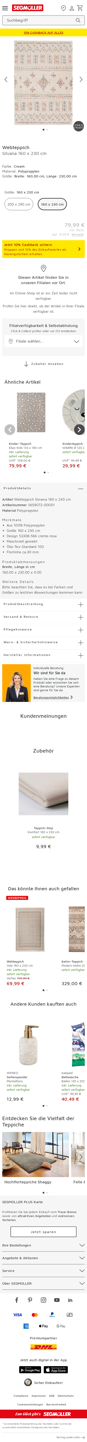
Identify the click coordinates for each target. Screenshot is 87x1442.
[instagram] (43, 1300)
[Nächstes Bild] (81, 79)
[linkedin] (70, 1300)
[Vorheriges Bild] (6, 79)
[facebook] (16, 1300)
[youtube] (57, 1300)
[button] (43, 341)
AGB (51, 1395)
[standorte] (64, 8)
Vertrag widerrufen (68, 1437)
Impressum (39, 1395)
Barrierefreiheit (56, 1404)
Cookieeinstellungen (30, 1404)
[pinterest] (30, 1300)
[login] (72, 8)
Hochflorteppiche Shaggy (27, 1182)
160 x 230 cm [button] (52, 204)
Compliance (21, 1395)
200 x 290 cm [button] (18, 204)
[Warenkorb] (81, 8)
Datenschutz (66, 1395)
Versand (77, 234)
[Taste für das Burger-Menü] (5, 7)
